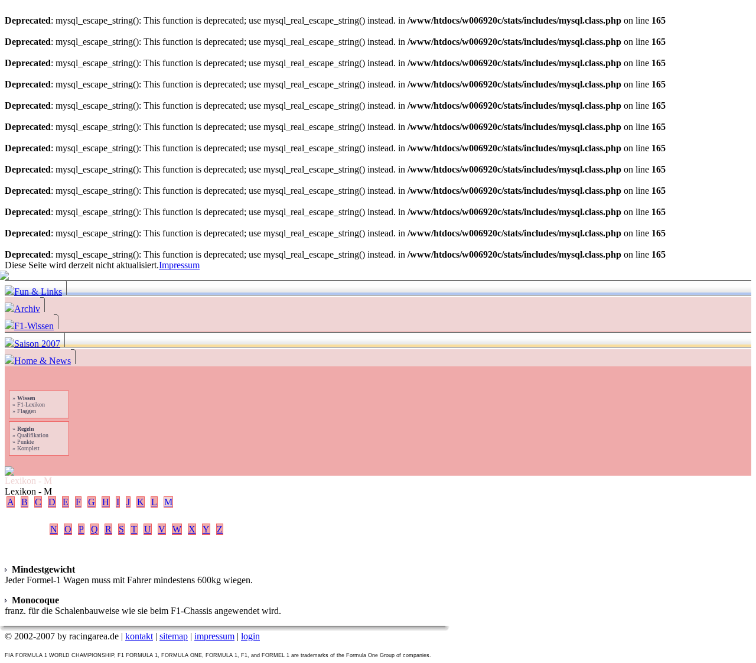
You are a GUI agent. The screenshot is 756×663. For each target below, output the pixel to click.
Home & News (42, 361)
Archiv (27, 309)
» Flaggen (23, 411)
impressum (214, 636)
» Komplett (25, 448)
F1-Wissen (34, 326)
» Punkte (22, 441)
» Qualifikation (29, 435)
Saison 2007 (37, 344)
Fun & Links (38, 292)
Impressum (179, 265)
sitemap (173, 636)
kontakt (139, 636)
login (250, 636)
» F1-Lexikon (28, 404)
